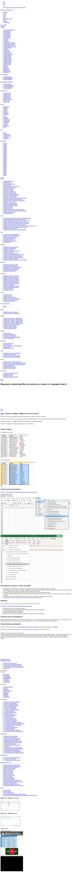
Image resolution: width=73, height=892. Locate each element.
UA (4, 1)
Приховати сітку (7, 344)
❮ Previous (3, 659)
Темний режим (7, 347)
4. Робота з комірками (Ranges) (10, 705)
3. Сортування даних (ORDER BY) (12, 738)
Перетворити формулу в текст (10, 264)
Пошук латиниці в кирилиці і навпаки (12, 665)
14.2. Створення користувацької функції (13, 731)
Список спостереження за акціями (11, 337)
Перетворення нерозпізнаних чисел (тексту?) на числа (16, 220)
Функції (2, 26)
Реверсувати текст (7, 208)
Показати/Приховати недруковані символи (13, 209)
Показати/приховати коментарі (10, 281)
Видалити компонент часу (9, 238)
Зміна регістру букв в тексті (10, 663)
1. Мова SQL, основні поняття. (10, 736)
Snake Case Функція (8, 771)
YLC (4, 307)
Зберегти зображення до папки (10, 287)
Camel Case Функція (8, 770)
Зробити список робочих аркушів (11, 298)
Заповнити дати (7, 242)
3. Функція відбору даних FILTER (11, 760)
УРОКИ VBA (4, 699)
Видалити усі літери (8, 189)
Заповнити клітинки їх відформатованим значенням (16, 223)
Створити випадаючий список (10, 253)
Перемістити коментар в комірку (11, 279)
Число (2, 215)
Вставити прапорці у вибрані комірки (12, 256)
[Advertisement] (11, 397)
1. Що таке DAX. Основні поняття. (12, 757)
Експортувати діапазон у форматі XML (13, 319)
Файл (2, 350)
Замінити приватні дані (9, 212)
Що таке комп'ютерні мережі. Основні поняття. (14, 794)
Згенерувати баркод (8, 290)
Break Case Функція (8, 774)
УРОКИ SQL (4, 733)
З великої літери (7, 185)
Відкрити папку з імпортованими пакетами (14, 364)
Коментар (3, 273)
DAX (4, 16)
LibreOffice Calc (4, 494)
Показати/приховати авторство (11, 283)
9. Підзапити (6, 746)
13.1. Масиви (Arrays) (8, 726)
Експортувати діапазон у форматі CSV (12, 318)
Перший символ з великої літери (11, 186)
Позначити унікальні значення (10, 247)
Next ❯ (7, 659)
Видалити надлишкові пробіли (10, 194)
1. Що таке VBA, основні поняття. (11, 701)
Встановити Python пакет (9, 367)
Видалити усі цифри (8, 190)
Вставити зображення (8, 284)
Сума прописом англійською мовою (12, 766)
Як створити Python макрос (10, 782)
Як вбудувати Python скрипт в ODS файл (13, 785)
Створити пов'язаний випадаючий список (13, 254)
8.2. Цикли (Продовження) (9, 714)
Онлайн (5, 21)
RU (4, 3)
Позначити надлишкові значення (11, 250)
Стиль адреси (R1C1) (8, 343)
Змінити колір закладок (9, 301)
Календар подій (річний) (9, 334)
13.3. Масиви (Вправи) (9, 728)
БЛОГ (4, 20)
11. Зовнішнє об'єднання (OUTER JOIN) (13, 749)
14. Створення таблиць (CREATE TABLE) (13, 752)
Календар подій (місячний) (10, 335)
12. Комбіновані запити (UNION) (11, 750)
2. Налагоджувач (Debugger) (10, 703)
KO (19, 7)
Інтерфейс (3, 340)
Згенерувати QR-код (8, 288)
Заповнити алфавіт (8, 207)
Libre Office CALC (7, 18)
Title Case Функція (7, 776)
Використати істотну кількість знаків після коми (15, 227)
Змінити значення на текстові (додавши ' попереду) (15, 222)
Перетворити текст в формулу (10, 266)
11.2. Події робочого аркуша (10, 719)
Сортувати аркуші (7, 296)
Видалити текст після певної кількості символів (15, 198)
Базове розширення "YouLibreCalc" (11, 780)
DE (7, 7)
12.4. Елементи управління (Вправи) (12, 725)
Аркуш (2, 292)
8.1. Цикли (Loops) (8, 713)
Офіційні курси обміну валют (10, 312)
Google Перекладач (8, 213)
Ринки (2, 104)
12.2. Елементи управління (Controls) (12, 722)
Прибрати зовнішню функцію (10, 376)
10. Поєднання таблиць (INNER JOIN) (12, 747)
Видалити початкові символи (10, 195)
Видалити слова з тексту (9, 201)
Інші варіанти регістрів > (9, 187)
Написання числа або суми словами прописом (14, 229)
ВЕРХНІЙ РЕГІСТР (8, 181)
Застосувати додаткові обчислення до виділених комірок (17, 218)
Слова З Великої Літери (9, 184)
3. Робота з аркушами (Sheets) (10, 704)
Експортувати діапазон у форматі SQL (12, 322)
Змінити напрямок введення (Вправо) (12, 345)
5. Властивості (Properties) (9, 707)
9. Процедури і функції (9, 716)
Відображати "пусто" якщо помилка (12, 267)
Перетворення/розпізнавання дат (11, 234)
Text (2, 413)
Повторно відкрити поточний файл (12, 353)
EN (4, 4)
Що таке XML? (7, 790)
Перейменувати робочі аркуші (10, 299)
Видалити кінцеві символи (10, 196)
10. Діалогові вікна (8, 717)
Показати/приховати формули (10, 269)
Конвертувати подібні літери (10, 205)
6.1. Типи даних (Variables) (9, 708)
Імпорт (2, 309)
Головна (5, 12)
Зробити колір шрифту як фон (10, 258)
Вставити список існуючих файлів (11, 357)
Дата (2, 232)
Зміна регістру (4, 90)
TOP (2, 379)
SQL (4, 17)
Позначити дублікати (8, 249)
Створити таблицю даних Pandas (11, 324)
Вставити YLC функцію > (9, 271)
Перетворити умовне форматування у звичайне (15, 259)
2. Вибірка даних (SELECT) (10, 737)
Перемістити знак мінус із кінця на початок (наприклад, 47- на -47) (19, 225)
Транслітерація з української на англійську (13, 667)
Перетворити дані (7, 375)
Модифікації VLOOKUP (7, 82)
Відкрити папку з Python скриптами (12, 361)
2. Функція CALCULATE (9, 758)
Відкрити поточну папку (9, 354)
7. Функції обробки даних (9, 743)
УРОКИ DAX (4, 755)
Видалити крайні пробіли (9, 192)
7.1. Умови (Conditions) (9, 710)
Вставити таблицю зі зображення (11, 313)
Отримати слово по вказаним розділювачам (14, 200)
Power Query (4, 370)
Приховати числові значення (10, 228)
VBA (4, 14)
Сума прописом (4, 74)
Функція (9, 768)
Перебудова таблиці (8, 252)
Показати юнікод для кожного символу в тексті (14, 210)
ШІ (1, 129)
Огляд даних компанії (8, 338)
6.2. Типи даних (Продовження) (11, 709)
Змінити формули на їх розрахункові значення (14, 219)
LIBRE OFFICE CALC (6, 762)
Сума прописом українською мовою (12, 664)
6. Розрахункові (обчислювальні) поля (12, 742)
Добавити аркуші (7, 294)
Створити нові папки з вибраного (11, 355)
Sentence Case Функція (8, 775)
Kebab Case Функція (8, 772)
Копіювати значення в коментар (11, 275)
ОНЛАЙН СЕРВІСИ (6, 660)
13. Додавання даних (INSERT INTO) (12, 751)
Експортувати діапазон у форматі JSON (13, 320)
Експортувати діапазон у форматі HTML (13, 323)
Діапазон (3, 244)
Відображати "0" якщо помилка (11, 268)
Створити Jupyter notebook (9, 325)
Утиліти (2, 177)
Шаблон (3, 330)
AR (10, 7)
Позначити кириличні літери (10, 204)
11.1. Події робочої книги (9, 718)
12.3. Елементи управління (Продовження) (13, 723)
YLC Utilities (6, 22)
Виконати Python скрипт (9, 368)
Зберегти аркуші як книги (9, 297)
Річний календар (7, 333)
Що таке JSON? (7, 791)
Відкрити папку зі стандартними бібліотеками (14, 363)
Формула (3, 262)
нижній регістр (7, 182)
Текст (2, 179)
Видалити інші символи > (9, 191)
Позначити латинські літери (10, 203)
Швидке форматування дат (10, 241)
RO (23, 7)
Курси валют (4, 140)
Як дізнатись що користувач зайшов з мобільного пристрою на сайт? (20, 795)
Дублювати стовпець (8, 374)
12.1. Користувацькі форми (10, 721)
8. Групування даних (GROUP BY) (11, 745)
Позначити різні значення (9, 248)
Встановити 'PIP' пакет (9, 365)
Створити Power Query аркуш (10, 373)
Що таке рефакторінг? (8, 792)
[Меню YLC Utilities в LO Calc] (10, 810)
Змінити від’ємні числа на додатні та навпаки (14, 224)
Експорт (3, 315)
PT (14, 7)
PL (21, 7)
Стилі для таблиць (5, 303)
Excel (4, 13)
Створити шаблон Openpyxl (10, 327)
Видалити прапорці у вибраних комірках (13, 257)
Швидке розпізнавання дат (9, 237)
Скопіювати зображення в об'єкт (11, 286)
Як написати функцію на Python (11, 784)
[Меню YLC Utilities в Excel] (10, 826)
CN (12, 7)
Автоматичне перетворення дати (11, 235)
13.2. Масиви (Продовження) (10, 727)
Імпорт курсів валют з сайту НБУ (11, 765)
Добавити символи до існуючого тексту (13, 199)
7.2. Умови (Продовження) (9, 712)
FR (16, 7)
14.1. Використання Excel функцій (11, 730)
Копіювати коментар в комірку (10, 278)
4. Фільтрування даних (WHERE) (11, 740)
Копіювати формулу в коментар (11, 277)
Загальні (3, 27)
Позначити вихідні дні (8, 239)
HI (9, 7)
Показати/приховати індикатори (11, 282)
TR (24, 7)
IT (17, 7)
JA (5, 7)
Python (2, 359)
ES (4, 7)
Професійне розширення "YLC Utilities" (13, 781)
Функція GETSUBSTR (9, 779)
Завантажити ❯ (4, 828)
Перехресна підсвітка (8, 348)
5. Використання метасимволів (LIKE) (12, 741)
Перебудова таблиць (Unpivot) (10, 767)
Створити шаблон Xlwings (9, 328)
